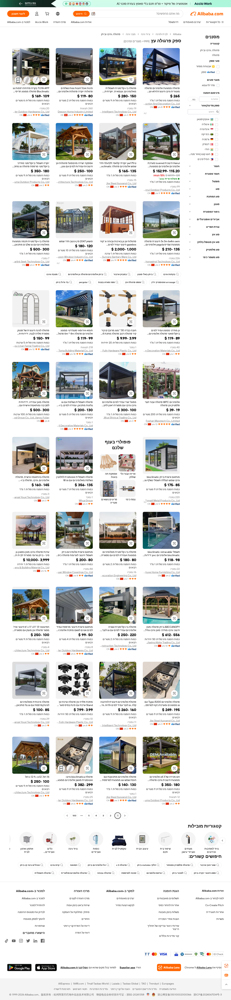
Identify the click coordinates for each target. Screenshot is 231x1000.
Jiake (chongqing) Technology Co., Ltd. (161, 261)
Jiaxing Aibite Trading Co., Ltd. (163, 642)
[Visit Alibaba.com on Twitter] (28, 941)
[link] (226, 965)
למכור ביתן (177, 873)
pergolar (83, 282)
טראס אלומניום (154, 873)
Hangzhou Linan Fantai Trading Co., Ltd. (30, 345)
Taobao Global (130, 983)
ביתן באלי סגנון (145, 274)
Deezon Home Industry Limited (75, 111)
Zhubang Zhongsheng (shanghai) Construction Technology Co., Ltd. (117, 645)
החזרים (86, 918)
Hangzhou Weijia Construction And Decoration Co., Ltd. (161, 103)
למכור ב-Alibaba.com (33, 898)
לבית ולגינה (162, 34)
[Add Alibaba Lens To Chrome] (169, 967)
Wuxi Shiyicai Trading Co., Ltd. (119, 417)
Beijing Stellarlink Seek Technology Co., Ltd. (30, 261)
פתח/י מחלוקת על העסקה (76, 912)
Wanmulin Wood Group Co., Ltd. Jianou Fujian (30, 417)
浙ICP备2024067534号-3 (207, 994)
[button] (93, 14)
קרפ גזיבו (55, 865)
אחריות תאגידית (215, 912)
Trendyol (154, 983)
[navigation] (204, 425)
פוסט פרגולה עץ (133, 282)
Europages (168, 983)
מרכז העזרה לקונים (79, 898)
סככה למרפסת (128, 873)
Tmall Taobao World (98, 983)
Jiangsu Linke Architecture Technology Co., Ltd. (74, 181)
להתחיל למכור (37, 905)
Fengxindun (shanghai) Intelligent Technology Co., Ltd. (117, 111)
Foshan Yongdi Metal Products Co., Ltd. (161, 500)
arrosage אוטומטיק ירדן (163, 282)
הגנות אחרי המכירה (168, 918)
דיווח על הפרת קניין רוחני (76, 925)
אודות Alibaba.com (213, 890)
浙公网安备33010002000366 (174, 994)
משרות (220, 918)
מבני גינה (131, 34)
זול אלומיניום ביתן (97, 865)
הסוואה (73, 865)
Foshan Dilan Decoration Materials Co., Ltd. (161, 350)
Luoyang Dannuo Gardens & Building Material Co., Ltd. (30, 567)
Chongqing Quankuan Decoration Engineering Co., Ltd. (117, 575)
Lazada (115, 983)
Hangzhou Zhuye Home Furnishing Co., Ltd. (161, 572)
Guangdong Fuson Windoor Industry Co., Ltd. (74, 256)
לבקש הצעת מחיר (125, 905)
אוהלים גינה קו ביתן (30, 865)
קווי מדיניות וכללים (169, 935)
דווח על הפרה (82, 932)
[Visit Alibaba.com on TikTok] (6, 941)
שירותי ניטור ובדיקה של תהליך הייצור (163, 927)
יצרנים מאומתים (125, 898)
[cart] (46, 14)
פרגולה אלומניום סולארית (74, 873)
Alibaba (177, 34)
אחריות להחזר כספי (168, 905)
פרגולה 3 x (121, 865)
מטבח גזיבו (52, 274)
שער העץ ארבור (208, 865)
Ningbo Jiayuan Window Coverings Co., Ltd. (74, 572)
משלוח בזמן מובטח (169, 912)
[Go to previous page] (125, 815)
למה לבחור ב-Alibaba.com (210, 898)
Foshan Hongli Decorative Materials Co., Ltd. (74, 425)
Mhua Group (86, 500)
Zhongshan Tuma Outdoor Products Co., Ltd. (30, 181)
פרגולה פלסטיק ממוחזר (178, 865)
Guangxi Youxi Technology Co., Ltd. (30, 497)
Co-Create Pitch (214, 905)
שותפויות (40, 925)
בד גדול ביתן (62, 282)
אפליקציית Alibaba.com (74, 967)
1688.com (78, 983)
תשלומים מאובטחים (168, 898)
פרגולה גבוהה (104, 873)
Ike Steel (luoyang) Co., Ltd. (121, 183)
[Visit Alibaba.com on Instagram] (21, 941)
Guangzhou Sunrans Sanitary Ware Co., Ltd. (117, 256)
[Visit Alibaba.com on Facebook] (42, 941)
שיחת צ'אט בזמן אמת (78, 905)
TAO (143, 983)
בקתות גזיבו (169, 274)
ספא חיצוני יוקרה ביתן (205, 873)
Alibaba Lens (204, 967)
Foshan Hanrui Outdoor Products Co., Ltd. (161, 189)
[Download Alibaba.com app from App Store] (46, 967)
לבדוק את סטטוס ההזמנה (31, 912)
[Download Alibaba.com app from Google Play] (19, 967)
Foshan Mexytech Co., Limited (163, 420)
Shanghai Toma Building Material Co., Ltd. (74, 350)
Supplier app (127, 967)
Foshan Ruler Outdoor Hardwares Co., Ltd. (30, 111)
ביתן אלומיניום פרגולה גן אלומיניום (85, 274)
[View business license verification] (148, 994)
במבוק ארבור (120, 274)
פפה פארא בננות (106, 282)
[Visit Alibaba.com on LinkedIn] (35, 941)
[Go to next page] (67, 815)
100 (74, 815)
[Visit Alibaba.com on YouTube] (14, 941)
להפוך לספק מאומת (34, 918)
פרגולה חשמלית (43, 873)
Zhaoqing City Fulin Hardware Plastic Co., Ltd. (117, 350)
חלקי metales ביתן (146, 865)
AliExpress (64, 983)
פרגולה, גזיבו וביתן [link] (110, 34)
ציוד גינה (145, 34)
